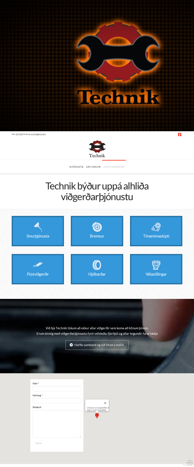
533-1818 (19, 134)
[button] (97, 416)
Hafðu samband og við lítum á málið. (99, 345)
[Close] (105, 403)
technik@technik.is (38, 134)
